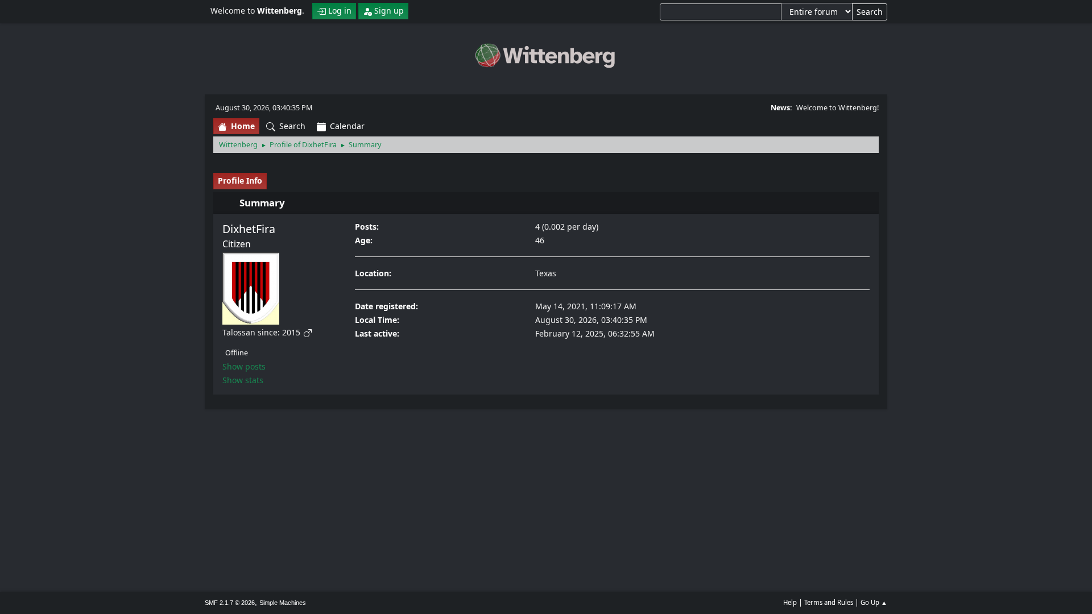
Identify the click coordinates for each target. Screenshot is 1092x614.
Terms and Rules (828, 602)
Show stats (242, 380)
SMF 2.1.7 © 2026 (230, 602)
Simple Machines (282, 602)
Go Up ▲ (874, 602)
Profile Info (240, 180)
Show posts (244, 366)
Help (790, 602)
